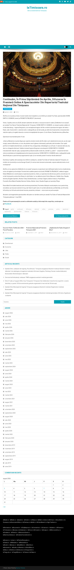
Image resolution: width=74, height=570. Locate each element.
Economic (8, 247)
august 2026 (9, 313)
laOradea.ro (6, 532)
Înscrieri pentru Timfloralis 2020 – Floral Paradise (14, 229)
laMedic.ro (13, 520)
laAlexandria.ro (23, 542)
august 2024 (9, 370)
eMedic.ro (6, 520)
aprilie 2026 (8, 327)
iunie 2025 (8, 356)
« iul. (4, 507)
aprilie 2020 (8, 431)
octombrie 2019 (10, 452)
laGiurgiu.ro (45, 530)
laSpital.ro (20, 520)
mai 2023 (8, 391)
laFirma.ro (51, 520)
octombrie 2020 (10, 409)
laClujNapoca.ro (26, 527)
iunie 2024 (8, 373)
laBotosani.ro (7, 547)
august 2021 (9, 402)
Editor (17, 112)
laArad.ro (6, 545)
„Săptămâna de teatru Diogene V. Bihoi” (59, 229)
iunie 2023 (8, 388)
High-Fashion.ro (52, 522)
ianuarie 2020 (9, 441)
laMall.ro (40, 520)
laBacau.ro (12, 545)
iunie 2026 (8, 320)
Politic (7, 254)
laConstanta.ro (36, 527)
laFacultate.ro (59, 520)
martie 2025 (9, 363)
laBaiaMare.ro (21, 545)
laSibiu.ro (6, 550)
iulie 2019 (8, 463)
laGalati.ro (52, 527)
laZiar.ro (45, 520)
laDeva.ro (30, 530)
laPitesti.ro (14, 532)
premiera (50, 209)
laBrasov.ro (6, 540)
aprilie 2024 (8, 377)
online (43, 209)
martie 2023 (9, 395)
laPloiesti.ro (59, 527)
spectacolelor (18, 211)
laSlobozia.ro (20, 550)
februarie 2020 (9, 438)
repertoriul (65, 209)
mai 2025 (8, 359)
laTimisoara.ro (37, 7)
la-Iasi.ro (13, 540)
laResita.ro (21, 547)
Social (7, 257)
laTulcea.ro (26, 552)
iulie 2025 (8, 352)
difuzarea (28, 209)
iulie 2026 (8, 316)
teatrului (27, 211)
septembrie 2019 (10, 456)
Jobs (6, 250)
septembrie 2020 (10, 413)
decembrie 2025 (10, 341)
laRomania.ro (7, 527)
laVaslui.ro (6, 542)
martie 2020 (9, 434)
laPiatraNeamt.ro (41, 522)
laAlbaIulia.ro (14, 542)
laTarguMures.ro (17, 552)
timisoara (34, 211)
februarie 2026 (9, 334)
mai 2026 (8, 324)
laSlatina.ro (12, 550)
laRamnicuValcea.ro (9, 535)
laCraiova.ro (45, 527)
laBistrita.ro (29, 545)
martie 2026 (9, 331)
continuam (20, 209)
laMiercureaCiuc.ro (55, 530)
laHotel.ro (27, 520)
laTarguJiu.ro (7, 552)
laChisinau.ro (26, 522)
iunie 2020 (8, 423)
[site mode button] (66, 47)
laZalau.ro (33, 552)
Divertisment (7, 109)
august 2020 (9, 416)
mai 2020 (8, 427)
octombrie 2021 (10, 398)
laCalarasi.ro (23, 530)
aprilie (12, 209)
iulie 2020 (8, 420)
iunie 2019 (8, 466)
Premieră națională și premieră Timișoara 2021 (36, 229)
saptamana (8, 211)
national (36, 209)
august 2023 (9, 384)
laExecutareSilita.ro (16, 522)
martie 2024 (9, 381)
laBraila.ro (15, 547)
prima (58, 209)
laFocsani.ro (37, 530)
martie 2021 (9, 406)
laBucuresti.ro (16, 527)
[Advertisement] (37, 30)
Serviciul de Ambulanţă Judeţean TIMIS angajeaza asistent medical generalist (29, 277)
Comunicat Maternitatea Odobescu (13, 216)
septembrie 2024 (10, 366)
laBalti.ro (33, 522)
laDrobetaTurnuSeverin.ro (24, 535)
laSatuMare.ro (29, 547)
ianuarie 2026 (9, 338)
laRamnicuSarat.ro (24, 532)
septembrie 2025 (10, 348)
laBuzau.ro (15, 530)
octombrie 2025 (10, 345)
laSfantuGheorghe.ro (23, 540)
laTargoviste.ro (29, 550)
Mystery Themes (20, 568)
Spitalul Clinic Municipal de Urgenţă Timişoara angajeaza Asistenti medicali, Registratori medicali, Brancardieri (34, 288)
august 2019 (9, 459)
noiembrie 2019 (10, 448)
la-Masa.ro (34, 520)
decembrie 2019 (10, 445)
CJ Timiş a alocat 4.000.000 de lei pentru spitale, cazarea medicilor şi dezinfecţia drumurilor (63, 216)
